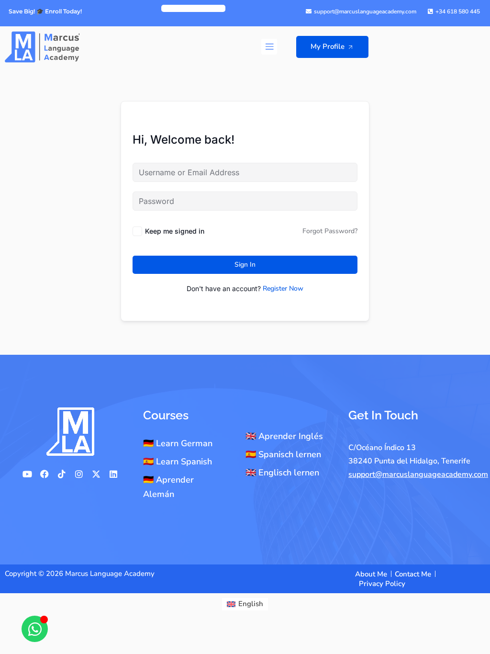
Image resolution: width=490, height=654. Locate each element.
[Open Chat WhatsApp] (35, 629)
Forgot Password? (329, 231)
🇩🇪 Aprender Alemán (168, 487)
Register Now (283, 288)
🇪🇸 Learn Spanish (177, 461)
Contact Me (413, 574)
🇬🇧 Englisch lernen (282, 472)
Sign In (245, 264)
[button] (269, 47)
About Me (371, 574)
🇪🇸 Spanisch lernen (283, 454)
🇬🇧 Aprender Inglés (284, 436)
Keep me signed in (174, 231)
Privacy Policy (382, 583)
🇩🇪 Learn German (177, 443)
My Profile (328, 46)
